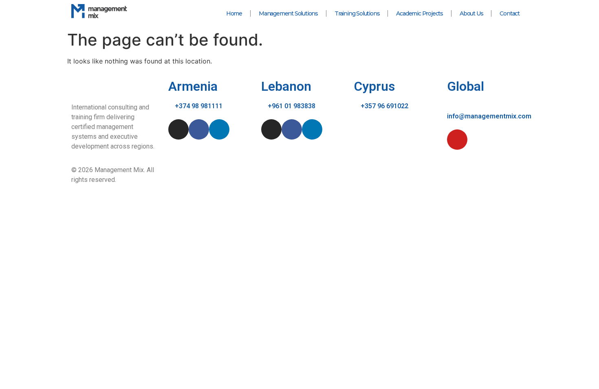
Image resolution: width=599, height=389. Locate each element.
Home (234, 13)
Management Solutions (288, 13)
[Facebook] (199, 129)
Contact (510, 13)
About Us (471, 13)
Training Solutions (357, 13)
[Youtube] (457, 139)
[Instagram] (178, 129)
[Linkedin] (219, 129)
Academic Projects (419, 13)
